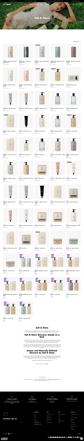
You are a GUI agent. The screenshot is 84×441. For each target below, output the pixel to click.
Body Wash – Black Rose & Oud (40, 108)
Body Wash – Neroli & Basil (40, 248)
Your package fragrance (62, 414)
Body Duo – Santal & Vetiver (8, 318)
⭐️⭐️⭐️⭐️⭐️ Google (37, 422)
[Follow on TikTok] (11, 433)
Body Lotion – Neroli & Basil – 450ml (73, 225)
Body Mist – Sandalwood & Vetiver (56, 108)
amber (47, 363)
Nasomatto (72, 427)
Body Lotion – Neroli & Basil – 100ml (25, 225)
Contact (35, 414)
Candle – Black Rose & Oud (40, 225)
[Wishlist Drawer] (78, 4)
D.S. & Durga (73, 422)
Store (35, 417)
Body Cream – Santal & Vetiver (9, 270)
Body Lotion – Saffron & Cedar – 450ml (26, 178)
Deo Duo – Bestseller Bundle (24, 270)
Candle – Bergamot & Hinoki (55, 225)
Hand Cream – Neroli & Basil (71, 178)
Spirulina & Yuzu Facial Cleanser (25, 154)
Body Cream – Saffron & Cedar (56, 248)
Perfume (31, 4)
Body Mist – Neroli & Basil (39, 154)
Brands (57, 4)
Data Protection (49, 419)
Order (59, 417)
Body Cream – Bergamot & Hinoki (72, 248)
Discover (37, 4)
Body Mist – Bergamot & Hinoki (72, 108)
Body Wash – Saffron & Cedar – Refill (10, 248)
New (27, 4)
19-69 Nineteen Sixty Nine (75, 414)
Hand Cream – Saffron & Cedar (9, 225)
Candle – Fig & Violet (23, 248)
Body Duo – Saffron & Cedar (40, 294)
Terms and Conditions (50, 414)
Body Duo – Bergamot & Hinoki (24, 318)
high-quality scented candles (53, 379)
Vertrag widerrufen (49, 422)
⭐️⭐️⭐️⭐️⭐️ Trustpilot (37, 424)
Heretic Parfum (73, 424)
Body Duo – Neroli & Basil (55, 294)
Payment (59, 419)
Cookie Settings (49, 417)
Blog (53, 4)
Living (42, 4)
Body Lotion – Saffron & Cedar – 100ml (57, 178)
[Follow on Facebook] (3, 433)
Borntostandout (73, 419)
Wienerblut (72, 429)
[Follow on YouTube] (8, 433)
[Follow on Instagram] (6, 433)
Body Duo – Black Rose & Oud (71, 294)
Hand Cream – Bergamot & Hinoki (9, 108)
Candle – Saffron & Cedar (39, 178)
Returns (59, 422)
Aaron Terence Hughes (74, 417)
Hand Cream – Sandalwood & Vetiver (26, 108)
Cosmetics (47, 4)
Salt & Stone (4, 83)
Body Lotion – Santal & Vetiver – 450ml (57, 154)
